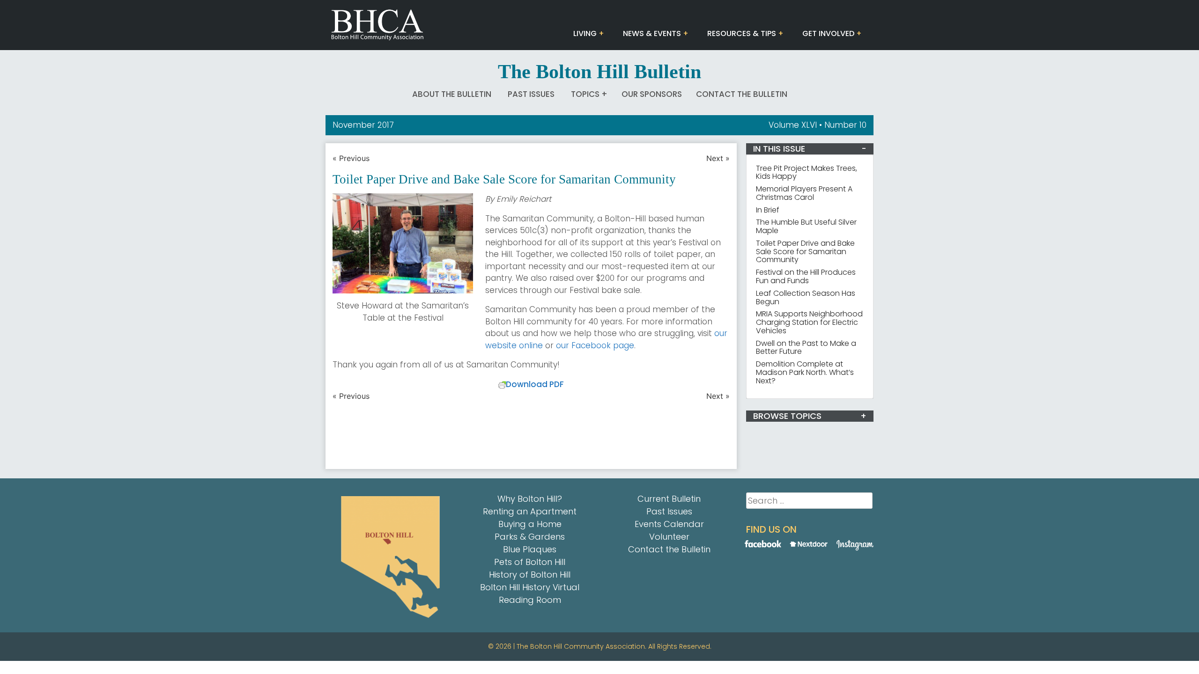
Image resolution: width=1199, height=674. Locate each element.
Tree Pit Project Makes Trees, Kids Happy (806, 172)
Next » (718, 158)
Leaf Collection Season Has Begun (805, 297)
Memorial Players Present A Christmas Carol (804, 193)
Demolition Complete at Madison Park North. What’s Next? (805, 372)
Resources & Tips (741, 33)
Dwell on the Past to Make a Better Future (806, 347)
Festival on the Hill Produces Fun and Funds (806, 276)
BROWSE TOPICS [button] (787, 415)
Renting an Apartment (530, 511)
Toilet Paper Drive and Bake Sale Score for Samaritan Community (805, 251)
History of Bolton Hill (529, 574)
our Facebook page (595, 345)
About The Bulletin (451, 94)
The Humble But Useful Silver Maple (806, 226)
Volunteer (669, 536)
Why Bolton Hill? (529, 499)
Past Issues (531, 94)
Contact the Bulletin (741, 94)
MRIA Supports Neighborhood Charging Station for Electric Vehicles (809, 322)
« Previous (351, 158)
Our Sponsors (652, 94)
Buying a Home (530, 524)
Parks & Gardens (530, 536)
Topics (585, 94)
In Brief (767, 210)
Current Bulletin (669, 499)
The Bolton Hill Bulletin (599, 71)
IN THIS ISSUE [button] (779, 148)
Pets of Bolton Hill (529, 562)
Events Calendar (669, 524)
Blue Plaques (529, 549)
